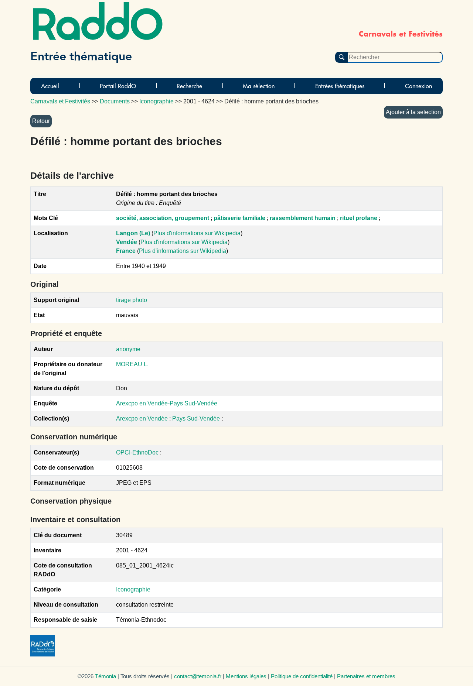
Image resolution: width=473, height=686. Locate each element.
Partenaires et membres (366, 676)
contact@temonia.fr (197, 676)
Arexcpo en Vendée (142, 418)
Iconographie (133, 589)
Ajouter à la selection (413, 112)
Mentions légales (246, 676)
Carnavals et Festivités (60, 101)
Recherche (189, 86)
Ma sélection (259, 86)
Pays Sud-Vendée (196, 418)
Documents (115, 101)
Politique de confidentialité (302, 676)
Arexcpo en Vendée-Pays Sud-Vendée (166, 403)
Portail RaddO (118, 86)
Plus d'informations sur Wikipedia (197, 233)
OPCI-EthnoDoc (137, 452)
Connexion (418, 86)
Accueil (50, 86)
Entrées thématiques (339, 86)
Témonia (105, 676)
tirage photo (131, 300)
